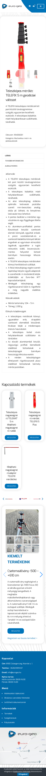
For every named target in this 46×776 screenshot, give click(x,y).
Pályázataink (9, 722)
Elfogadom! (23, 774)
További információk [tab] (14, 161)
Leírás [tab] (8, 156)
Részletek (11, 438)
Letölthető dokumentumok (15, 702)
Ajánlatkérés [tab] (11, 166)
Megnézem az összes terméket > (22, 638)
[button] (41, 574)
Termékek (8, 714)
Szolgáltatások (10, 718)
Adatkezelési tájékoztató (14, 693)
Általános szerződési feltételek (17, 698)
